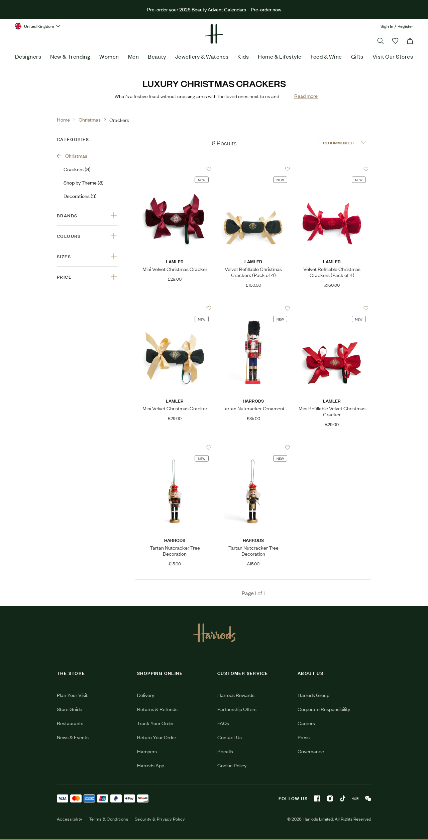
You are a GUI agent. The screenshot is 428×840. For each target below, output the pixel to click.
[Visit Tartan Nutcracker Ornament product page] (253, 308)
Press (304, 737)
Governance (311, 751)
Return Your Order (156, 737)
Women (109, 56)
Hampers (147, 751)
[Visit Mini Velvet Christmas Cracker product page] (174, 168)
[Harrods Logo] (214, 633)
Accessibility (69, 819)
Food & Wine (326, 56)
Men (133, 56)
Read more (306, 95)
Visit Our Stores (392, 56)
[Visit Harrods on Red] (355, 798)
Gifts (357, 56)
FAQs (223, 722)
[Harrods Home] (214, 34)
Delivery (145, 694)
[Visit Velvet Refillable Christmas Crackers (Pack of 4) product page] (253, 168)
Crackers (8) (77, 168)
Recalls (225, 751)
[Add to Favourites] (208, 169)
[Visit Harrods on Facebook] (317, 798)
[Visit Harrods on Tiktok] (343, 798)
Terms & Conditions (108, 819)
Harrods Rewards (235, 694)
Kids (243, 56)
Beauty (157, 56)
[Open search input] (380, 40)
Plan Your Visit (72, 694)
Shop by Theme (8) (84, 182)
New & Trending (70, 56)
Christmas (76, 155)
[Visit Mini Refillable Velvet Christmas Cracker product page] (332, 308)
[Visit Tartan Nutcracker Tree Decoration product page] (174, 447)
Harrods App (150, 765)
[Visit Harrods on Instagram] (330, 798)
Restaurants (70, 722)
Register (405, 26)
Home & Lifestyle (279, 56)
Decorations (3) (80, 195)
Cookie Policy (231, 765)
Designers (28, 56)
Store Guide (69, 708)
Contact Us (229, 737)
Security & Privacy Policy (160, 819)
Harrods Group (313, 694)
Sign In (387, 26)
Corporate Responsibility (324, 708)
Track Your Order (155, 722)
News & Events (73, 737)
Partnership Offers (236, 708)
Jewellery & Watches (202, 56)
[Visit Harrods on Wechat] (368, 798)
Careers (306, 722)
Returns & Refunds (157, 708)
